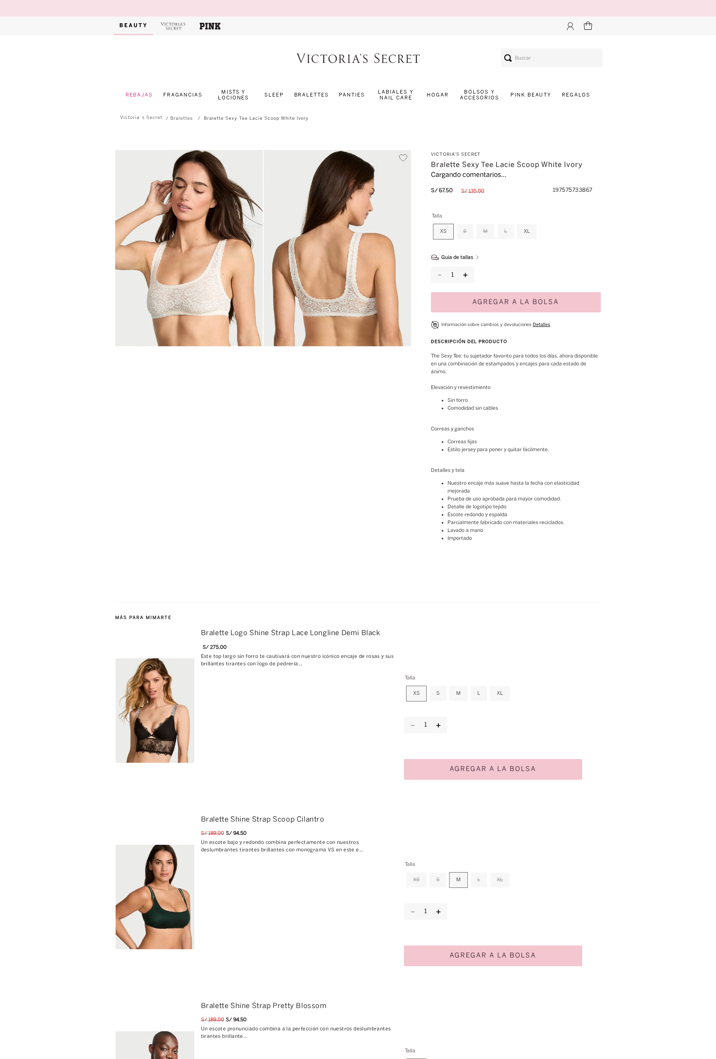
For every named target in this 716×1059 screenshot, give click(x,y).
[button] (189, 249)
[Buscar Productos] (508, 57)
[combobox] (551, 57)
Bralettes (181, 118)
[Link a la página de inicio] (141, 117)
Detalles (541, 317)
